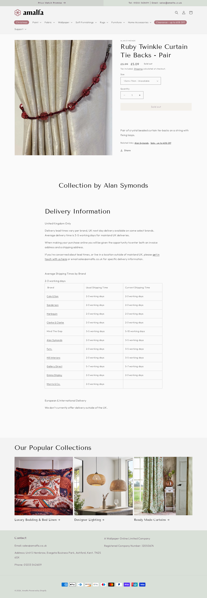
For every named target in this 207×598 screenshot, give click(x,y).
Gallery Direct (54, 366)
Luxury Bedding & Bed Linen (36, 520)
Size (122, 74)
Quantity (125, 88)
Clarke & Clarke (55, 322)
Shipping (138, 69)
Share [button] (127, 150)
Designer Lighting (87, 520)
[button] (37, 22)
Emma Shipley (54, 375)
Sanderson (53, 305)
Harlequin (52, 313)
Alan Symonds (128, 41)
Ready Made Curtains (150, 520)
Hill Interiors (53, 357)
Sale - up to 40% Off (161, 143)
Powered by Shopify (38, 590)
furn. (49, 348)
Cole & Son (53, 296)
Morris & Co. (53, 384)
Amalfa (25, 590)
